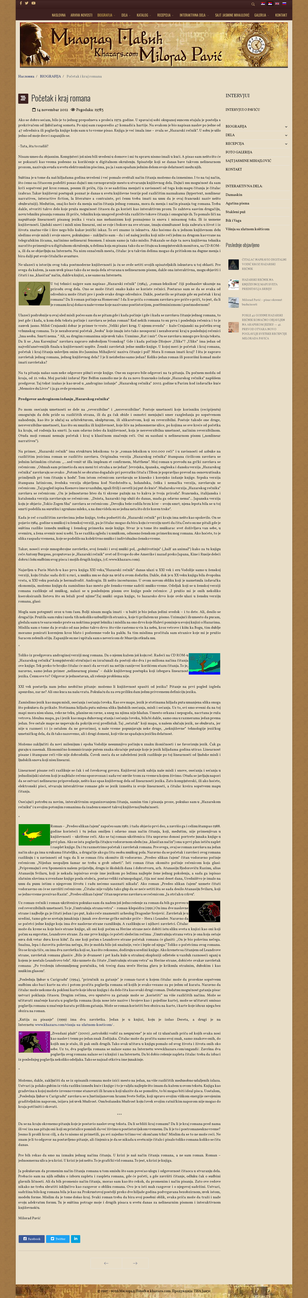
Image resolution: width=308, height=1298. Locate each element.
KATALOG (142, 15)
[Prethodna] (106, 1263)
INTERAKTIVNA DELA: (193, 15)
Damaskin (234, 195)
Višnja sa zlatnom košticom (247, 229)
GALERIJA (260, 15)
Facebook (33, 1239)
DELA (125, 15)
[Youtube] (33, 3)
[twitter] (26, 3)
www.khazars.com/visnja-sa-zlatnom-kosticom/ (74, 1025)
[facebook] (21, 3)
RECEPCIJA (164, 15)
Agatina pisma (237, 203)
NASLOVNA (59, 15)
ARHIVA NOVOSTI (81, 15)
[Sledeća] (135, 1263)
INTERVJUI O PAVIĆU (243, 109)
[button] (279, 127)
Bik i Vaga (233, 220)
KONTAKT (281, 15)
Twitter (60, 1239)
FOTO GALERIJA (239, 152)
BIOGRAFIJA (104, 15)
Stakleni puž (236, 212)
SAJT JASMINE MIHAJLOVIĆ (232, 15)
